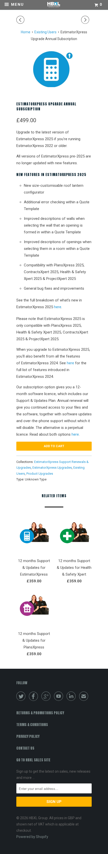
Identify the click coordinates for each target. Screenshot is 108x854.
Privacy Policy (27, 736)
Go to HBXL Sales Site (33, 760)
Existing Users (45, 32)
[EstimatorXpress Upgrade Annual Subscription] (54, 69)
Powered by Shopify (32, 837)
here (57, 307)
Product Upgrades (39, 473)
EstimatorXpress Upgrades (52, 467)
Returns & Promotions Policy (40, 713)
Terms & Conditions (32, 724)
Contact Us (25, 748)
